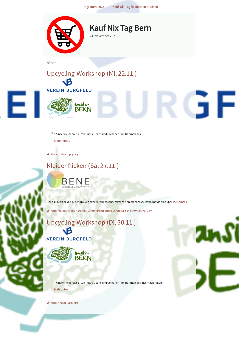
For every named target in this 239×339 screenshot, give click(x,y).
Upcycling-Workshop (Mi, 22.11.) (92, 73)
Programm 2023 (92, 6)
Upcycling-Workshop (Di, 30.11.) (91, 222)
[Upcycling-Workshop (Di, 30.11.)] (69, 269)
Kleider (54, 154)
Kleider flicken (59, 210)
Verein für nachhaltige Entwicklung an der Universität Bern (120, 210)
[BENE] (68, 192)
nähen (63, 154)
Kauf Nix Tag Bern (120, 27)
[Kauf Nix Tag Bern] (65, 52)
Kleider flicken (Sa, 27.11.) (83, 165)
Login (150, 334)
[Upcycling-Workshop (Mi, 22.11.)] (69, 120)
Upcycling (73, 154)
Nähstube (81, 210)
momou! (140, 334)
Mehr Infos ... (62, 140)
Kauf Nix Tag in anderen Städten (135, 6)
